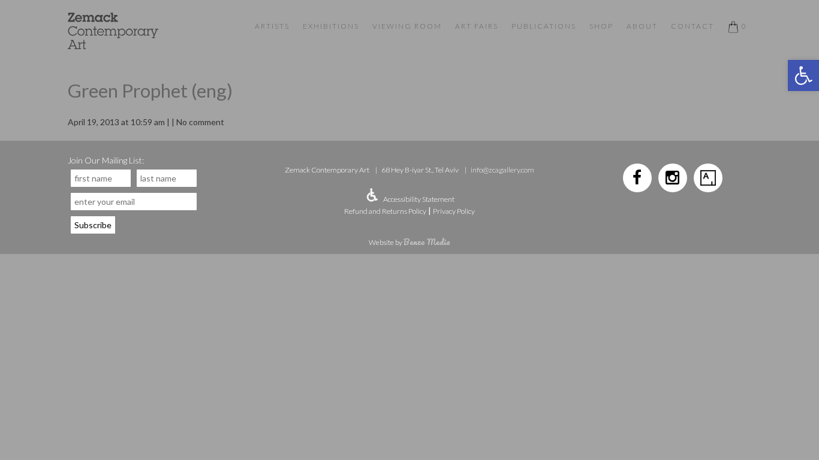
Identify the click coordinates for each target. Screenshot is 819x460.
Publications (543, 26)
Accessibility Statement (418, 199)
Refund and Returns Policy (385, 211)
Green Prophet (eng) (150, 90)
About (642, 26)
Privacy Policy (454, 211)
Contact (692, 26)
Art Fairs (476, 26)
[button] (803, 75)
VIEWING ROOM (407, 26)
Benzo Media (427, 241)
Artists (272, 26)
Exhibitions (331, 26)
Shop (601, 26)
